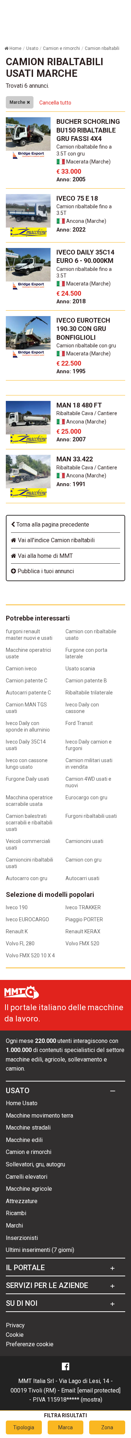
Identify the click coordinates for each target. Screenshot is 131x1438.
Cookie (15, 1334)
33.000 (68, 171)
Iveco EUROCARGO (27, 919)
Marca (65, 1427)
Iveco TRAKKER (83, 907)
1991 (71, 484)
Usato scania (80, 668)
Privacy (15, 1325)
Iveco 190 (17, 907)
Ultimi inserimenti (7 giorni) (40, 1249)
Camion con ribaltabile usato (91, 635)
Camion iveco (21, 668)
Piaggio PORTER (84, 919)
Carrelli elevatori (26, 1176)
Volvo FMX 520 (82, 943)
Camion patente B (86, 680)
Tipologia (23, 1427)
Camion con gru (84, 860)
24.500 (68, 293)
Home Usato (21, 1103)
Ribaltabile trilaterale (89, 693)
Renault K (17, 931)
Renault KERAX (83, 931)
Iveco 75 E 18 (77, 198)
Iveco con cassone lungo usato (27, 763)
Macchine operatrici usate (28, 653)
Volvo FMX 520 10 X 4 (30, 955)
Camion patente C (26, 680)
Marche (18, 102)
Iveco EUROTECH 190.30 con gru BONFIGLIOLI (83, 328)
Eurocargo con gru (86, 797)
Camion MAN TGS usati (26, 708)
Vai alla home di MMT (44, 555)
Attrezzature (21, 1201)
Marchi (14, 1225)
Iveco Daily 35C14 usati (26, 745)
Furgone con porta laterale (86, 653)
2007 (71, 439)
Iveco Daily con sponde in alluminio (28, 726)
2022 (71, 229)
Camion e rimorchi (28, 1152)
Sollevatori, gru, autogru (35, 1164)
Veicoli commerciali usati (28, 844)
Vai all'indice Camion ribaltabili (55, 540)
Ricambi (16, 1213)
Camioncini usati (84, 841)
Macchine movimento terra (39, 1115)
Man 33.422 (74, 459)
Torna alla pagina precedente (52, 524)
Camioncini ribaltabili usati (29, 863)
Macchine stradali (28, 1127)
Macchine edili (24, 1139)
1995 (71, 371)
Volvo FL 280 (20, 943)
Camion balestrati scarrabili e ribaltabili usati (29, 822)
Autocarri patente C (28, 693)
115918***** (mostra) (74, 1399)
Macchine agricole (29, 1188)
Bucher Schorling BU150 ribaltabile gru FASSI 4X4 (88, 130)
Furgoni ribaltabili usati (91, 816)
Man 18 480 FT (79, 405)
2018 (71, 301)
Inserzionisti (22, 1237)
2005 (71, 179)
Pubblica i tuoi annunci (45, 571)
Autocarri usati (82, 878)
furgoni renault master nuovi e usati (29, 635)
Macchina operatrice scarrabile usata (29, 801)
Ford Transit (79, 723)
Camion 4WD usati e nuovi (88, 782)
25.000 (68, 431)
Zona (107, 1427)
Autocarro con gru (26, 878)
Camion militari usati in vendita (89, 763)
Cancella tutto (55, 103)
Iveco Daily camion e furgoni (89, 745)
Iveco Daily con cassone (82, 708)
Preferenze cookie (29, 1344)
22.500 (68, 363)
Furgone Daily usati (27, 779)
